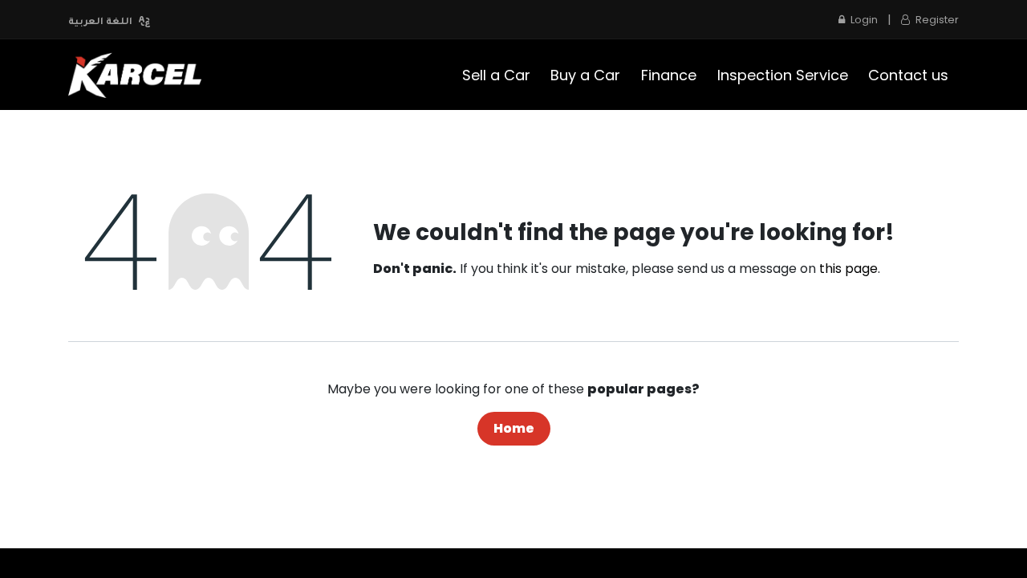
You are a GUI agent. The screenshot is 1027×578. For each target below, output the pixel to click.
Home (513, 428)
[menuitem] (496, 75)
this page (848, 268)
